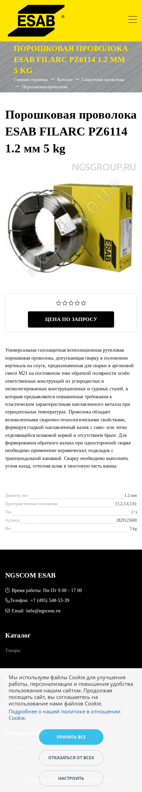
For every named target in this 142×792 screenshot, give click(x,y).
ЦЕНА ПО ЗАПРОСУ (71, 319)
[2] (65, 302)
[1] (58, 302)
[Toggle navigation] (132, 20)
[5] (83, 302)
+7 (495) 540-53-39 (49, 600)
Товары (12, 650)
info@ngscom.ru (43, 610)
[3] (71, 302)
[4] (77, 302)
